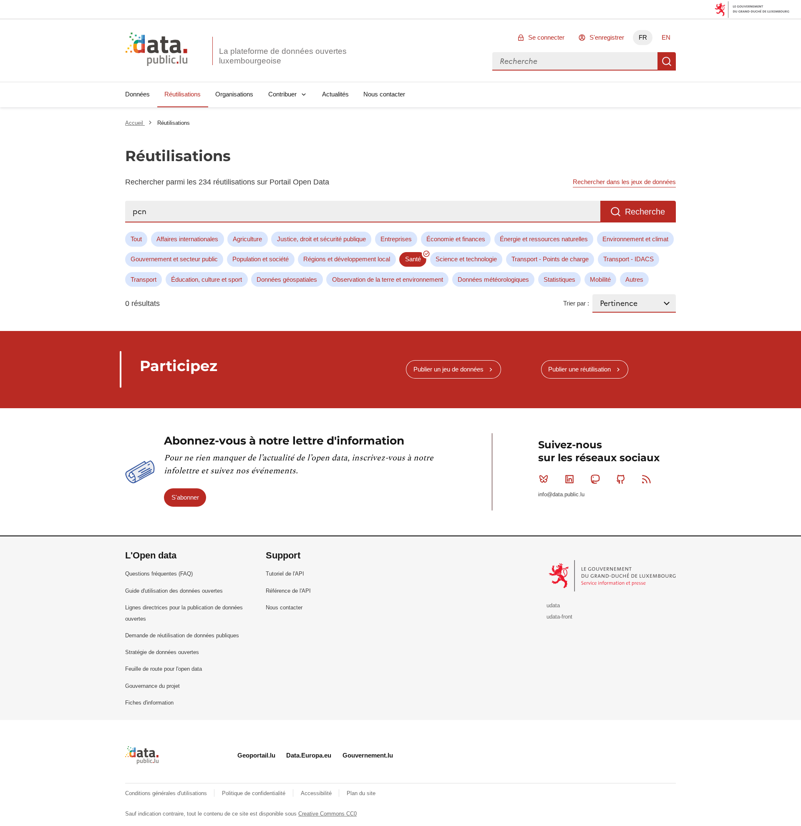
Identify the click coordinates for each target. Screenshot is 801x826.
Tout (136, 238)
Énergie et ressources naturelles (544, 238)
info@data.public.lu (561, 494)
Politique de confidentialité (254, 793)
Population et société (260, 259)
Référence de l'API (288, 591)
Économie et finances (455, 238)
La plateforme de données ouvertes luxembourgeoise (283, 56)
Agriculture (247, 238)
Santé (413, 259)
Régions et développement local (346, 259)
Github (621, 479)
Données (137, 94)
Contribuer (282, 94)
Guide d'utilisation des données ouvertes (174, 591)
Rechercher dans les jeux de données (624, 181)
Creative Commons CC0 (327, 814)
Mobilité (600, 279)
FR (643, 37)
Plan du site (361, 793)
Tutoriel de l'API (285, 574)
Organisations (234, 94)
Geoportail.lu (256, 755)
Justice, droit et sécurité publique (321, 238)
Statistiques (559, 279)
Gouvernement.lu (368, 755)
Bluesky (543, 479)
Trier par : (576, 303)
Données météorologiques (493, 279)
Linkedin (569, 479)
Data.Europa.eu (308, 755)
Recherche (666, 61)
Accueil (135, 123)
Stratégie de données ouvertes (162, 652)
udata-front (559, 617)
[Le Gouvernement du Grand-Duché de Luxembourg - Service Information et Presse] (613, 575)
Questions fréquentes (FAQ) (159, 574)
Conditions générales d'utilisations (167, 793)
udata (553, 605)
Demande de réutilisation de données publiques (182, 635)
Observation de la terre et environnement (387, 279)
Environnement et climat (635, 238)
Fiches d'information (149, 703)
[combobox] (574, 61)
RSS (646, 479)
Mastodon (595, 479)
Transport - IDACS (628, 259)
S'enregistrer (606, 37)
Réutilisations (182, 94)
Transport (143, 279)
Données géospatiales (287, 279)
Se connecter (546, 37)
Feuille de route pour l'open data (163, 669)
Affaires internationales (187, 238)
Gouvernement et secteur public (174, 259)
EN (666, 37)
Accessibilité (317, 793)
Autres (634, 279)
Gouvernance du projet (152, 686)
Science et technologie (466, 259)
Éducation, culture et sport (206, 279)
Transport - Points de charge (550, 259)
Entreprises (396, 238)
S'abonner (185, 497)
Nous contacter (384, 94)
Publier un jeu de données (448, 369)
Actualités (335, 94)
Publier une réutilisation (579, 369)
